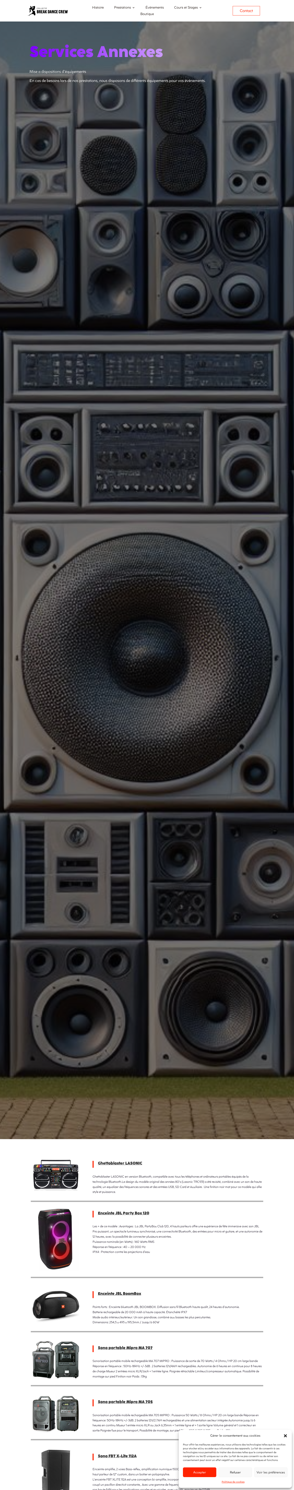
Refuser (235, 1472)
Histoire (98, 8)
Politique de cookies (233, 1482)
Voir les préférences (271, 1472)
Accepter (199, 1472)
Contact (246, 10)
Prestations (122, 8)
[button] (285, 1436)
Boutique (147, 14)
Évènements (154, 8)
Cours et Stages (186, 8)
